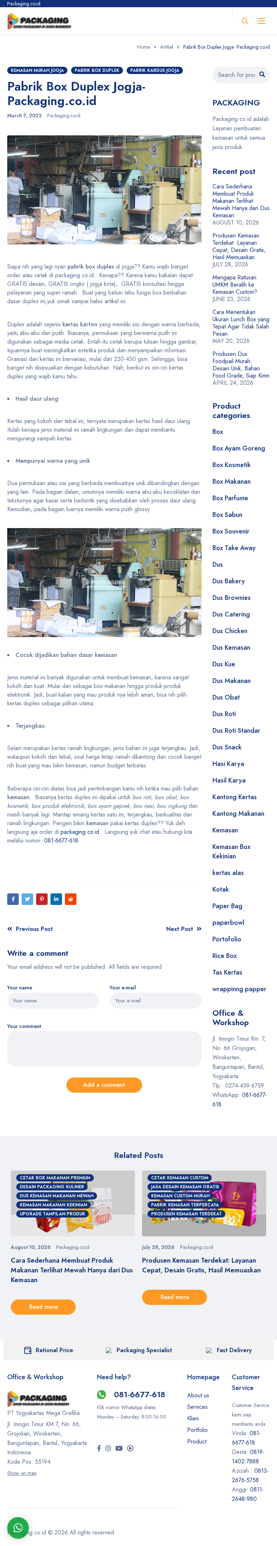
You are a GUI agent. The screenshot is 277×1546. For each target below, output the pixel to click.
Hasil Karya (229, 780)
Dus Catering (231, 614)
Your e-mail (123, 987)
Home (143, 47)
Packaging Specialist (144, 1350)
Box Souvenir (231, 531)
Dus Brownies (231, 597)
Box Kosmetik (231, 465)
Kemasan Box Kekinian (231, 851)
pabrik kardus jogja (154, 70)
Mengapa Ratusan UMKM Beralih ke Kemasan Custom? (234, 284)
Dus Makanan (231, 680)
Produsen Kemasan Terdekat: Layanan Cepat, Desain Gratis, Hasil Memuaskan (239, 246)
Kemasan (225, 830)
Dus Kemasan (231, 647)
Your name (19, 987)
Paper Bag (227, 906)
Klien (193, 1418)
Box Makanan (231, 481)
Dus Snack (227, 747)
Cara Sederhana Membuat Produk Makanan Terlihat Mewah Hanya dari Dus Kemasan (241, 200)
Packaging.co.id (63, 115)
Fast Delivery (234, 1350)
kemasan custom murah (180, 1196)
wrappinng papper (239, 989)
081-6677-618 (61, 840)
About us (198, 1395)
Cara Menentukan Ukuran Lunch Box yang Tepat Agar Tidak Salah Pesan (240, 323)
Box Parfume (230, 498)
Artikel (166, 47)
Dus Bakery (228, 581)
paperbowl (228, 922)
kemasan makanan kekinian (53, 1205)
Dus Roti (224, 714)
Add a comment (104, 1085)
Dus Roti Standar (236, 730)
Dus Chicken (229, 631)
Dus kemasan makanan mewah (56, 1196)
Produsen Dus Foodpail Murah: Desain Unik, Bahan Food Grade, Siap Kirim (240, 365)
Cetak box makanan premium (55, 1178)
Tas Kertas (227, 972)
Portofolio (226, 939)
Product (196, 1441)
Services (197, 1407)
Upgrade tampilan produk (52, 1214)
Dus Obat (226, 697)
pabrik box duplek (97, 70)
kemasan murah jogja (37, 70)
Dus (217, 564)
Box (217, 431)
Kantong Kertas (234, 797)
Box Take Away (234, 548)
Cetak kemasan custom (179, 1178)
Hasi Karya (228, 763)
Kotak (220, 889)
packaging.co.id (80, 832)
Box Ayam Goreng (238, 448)
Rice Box (224, 956)
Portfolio (197, 1430)
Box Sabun (227, 514)
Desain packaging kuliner (52, 1187)
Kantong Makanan (238, 813)
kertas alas (228, 872)
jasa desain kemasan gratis (185, 1187)
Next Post (179, 929)
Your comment (24, 1026)
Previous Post (34, 929)
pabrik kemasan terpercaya (185, 1205)
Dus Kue (223, 664)
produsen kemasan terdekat (186, 1214)
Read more (43, 1307)
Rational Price (54, 1350)
